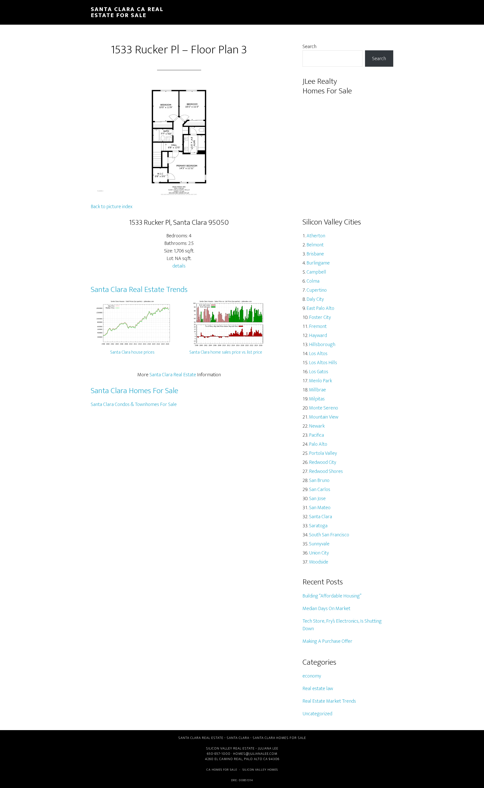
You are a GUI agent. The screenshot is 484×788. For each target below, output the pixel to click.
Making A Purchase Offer (327, 641)
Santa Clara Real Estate (172, 374)
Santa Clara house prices (132, 352)
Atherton (316, 236)
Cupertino (317, 290)
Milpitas (317, 399)
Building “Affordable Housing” (331, 596)
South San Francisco (329, 535)
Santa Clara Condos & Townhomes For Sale (134, 404)
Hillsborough (322, 344)
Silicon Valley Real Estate (230, 748)
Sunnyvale (319, 544)
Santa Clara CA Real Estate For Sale (127, 12)
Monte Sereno (323, 408)
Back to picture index (111, 206)
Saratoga (318, 525)
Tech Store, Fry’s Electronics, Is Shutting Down (342, 625)
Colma (313, 281)
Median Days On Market (326, 608)
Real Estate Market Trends (329, 701)
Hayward (318, 335)
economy (311, 676)
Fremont (318, 326)
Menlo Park (320, 381)
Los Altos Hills (323, 362)
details (179, 266)
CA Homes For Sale (221, 769)
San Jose (317, 498)
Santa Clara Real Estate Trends (139, 289)
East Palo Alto (320, 308)
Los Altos (318, 353)
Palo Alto (318, 444)
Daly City (315, 299)
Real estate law (317, 688)
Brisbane (315, 254)
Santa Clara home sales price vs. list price (225, 352)
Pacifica (316, 435)
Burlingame (318, 263)
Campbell (316, 272)
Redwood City (322, 462)
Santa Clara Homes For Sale (134, 390)
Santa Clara (320, 516)
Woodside (318, 562)
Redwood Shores (326, 471)
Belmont (315, 245)
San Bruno (319, 480)
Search (309, 46)
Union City (319, 553)
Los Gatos (318, 371)
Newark (317, 426)
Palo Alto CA (256, 759)
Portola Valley (323, 453)
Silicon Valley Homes (260, 769)
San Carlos (319, 489)
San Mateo (319, 507)
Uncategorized (317, 713)
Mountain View (323, 417)
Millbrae (317, 390)
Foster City (320, 317)
